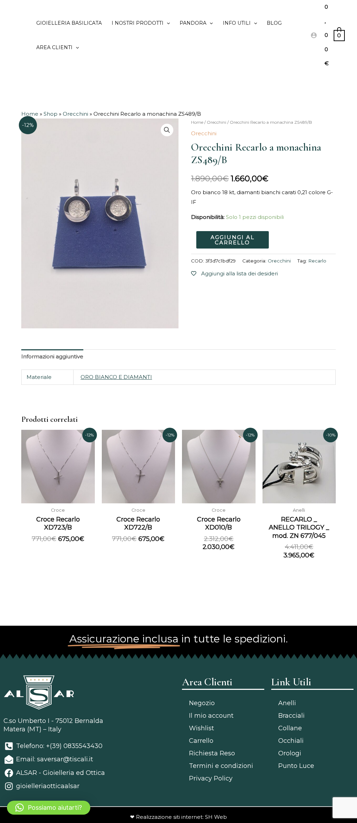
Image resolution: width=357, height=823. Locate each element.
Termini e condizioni (221, 766)
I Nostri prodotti (138, 23)
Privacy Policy (211, 778)
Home (29, 114)
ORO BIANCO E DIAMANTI (116, 377)
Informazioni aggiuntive (52, 356)
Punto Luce (296, 766)
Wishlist (201, 728)
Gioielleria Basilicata (69, 23)
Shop (51, 114)
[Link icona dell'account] (314, 35)
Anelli (287, 703)
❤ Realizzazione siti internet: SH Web (178, 817)
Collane (290, 728)
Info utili (237, 23)
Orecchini (75, 114)
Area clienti (54, 47)
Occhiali (291, 741)
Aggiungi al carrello (233, 240)
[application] (167, 23)
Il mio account (211, 715)
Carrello (201, 741)
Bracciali (291, 715)
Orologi (289, 753)
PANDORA (193, 23)
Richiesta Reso (212, 753)
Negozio (202, 703)
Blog (274, 23)
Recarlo (317, 261)
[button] (48, 808)
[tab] (52, 356)
